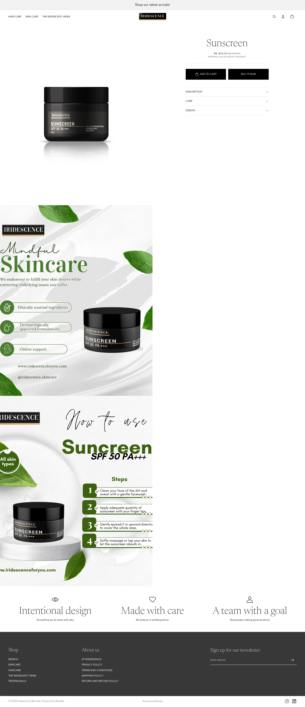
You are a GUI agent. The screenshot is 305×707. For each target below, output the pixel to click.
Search (13, 659)
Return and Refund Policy (100, 681)
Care (189, 101)
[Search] (274, 16)
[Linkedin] (294, 701)
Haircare (14, 670)
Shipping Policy (93, 675)
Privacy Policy (92, 664)
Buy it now (248, 74)
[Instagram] (286, 701)
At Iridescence (91, 659)
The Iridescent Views (22, 675)
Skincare (14, 664)
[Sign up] (292, 660)
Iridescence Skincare (29, 701)
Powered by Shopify (53, 701)
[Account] (283, 16)
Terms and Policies (152, 701)
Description (194, 91)
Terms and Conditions (97, 670)
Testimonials (17, 681)
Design (190, 110)
